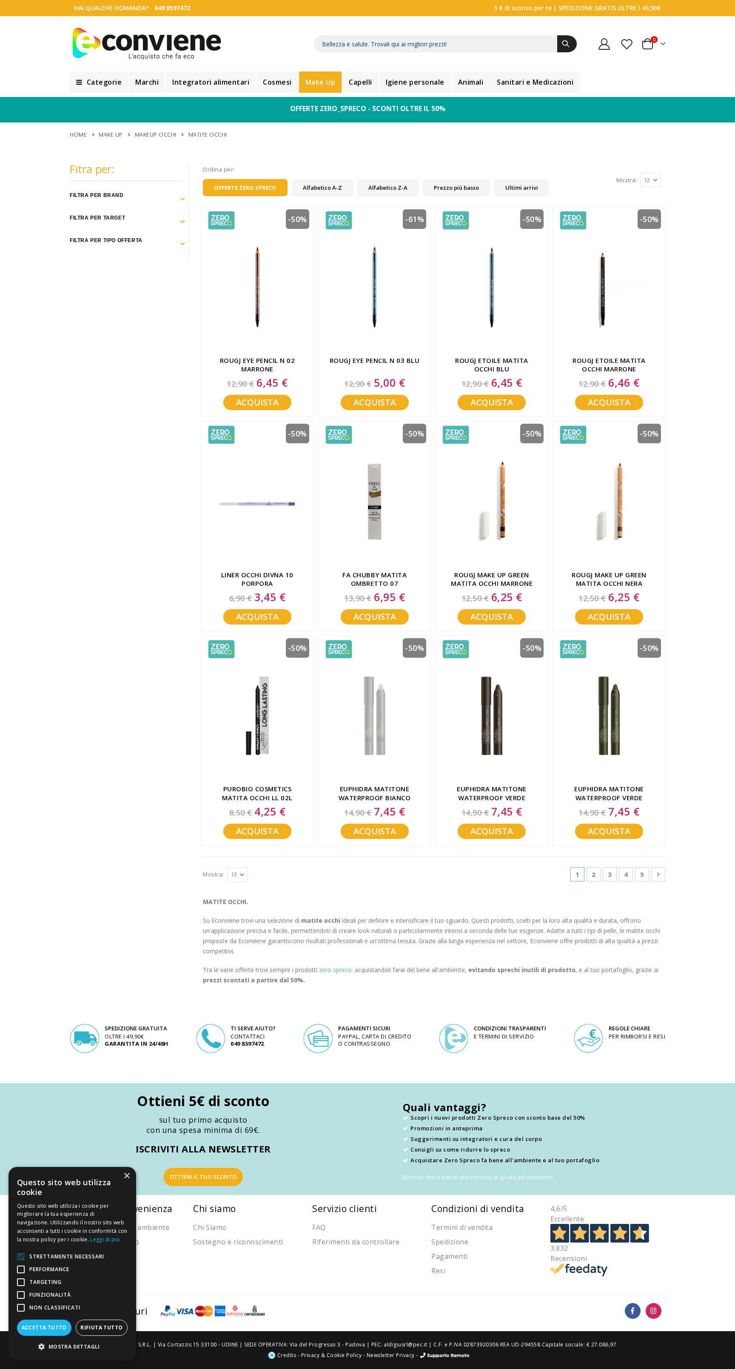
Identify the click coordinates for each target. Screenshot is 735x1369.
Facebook (633, 1311)
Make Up (111, 134)
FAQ (319, 1227)
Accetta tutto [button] (44, 1327)
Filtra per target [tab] (97, 218)
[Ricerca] (567, 43)
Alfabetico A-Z (322, 187)
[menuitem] (99, 82)
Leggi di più (105, 1239)
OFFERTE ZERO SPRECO (245, 187)
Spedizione (449, 1241)
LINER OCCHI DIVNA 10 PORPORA (257, 579)
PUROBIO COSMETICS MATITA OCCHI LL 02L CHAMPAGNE (257, 793)
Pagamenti (449, 1256)
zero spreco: (336, 970)
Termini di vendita (462, 1227)
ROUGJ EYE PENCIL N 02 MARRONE (257, 364)
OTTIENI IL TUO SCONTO (203, 1177)
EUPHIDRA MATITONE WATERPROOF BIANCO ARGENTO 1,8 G (375, 793)
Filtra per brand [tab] (97, 195)
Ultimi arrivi (521, 187)
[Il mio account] (604, 44)
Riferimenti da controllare (355, 1241)
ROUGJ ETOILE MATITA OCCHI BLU (491, 364)
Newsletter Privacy (391, 1355)
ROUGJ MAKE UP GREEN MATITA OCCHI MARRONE (492, 579)
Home (78, 134)
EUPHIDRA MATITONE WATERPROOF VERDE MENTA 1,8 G (609, 793)
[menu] (367, 82)
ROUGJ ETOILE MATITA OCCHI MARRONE (609, 364)
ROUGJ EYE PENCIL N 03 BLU (375, 360)
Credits (286, 1355)
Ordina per (218, 169)
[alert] (72, 1263)
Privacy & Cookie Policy (331, 1355)
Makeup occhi (156, 134)
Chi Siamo (210, 1227)
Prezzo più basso (456, 187)
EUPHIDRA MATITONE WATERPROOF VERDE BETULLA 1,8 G (492, 793)
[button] (72, 1346)
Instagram (653, 1311)
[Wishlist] (627, 44)
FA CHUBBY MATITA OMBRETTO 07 (374, 579)
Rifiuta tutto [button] (101, 1327)
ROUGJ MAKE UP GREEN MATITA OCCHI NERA (609, 579)
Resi (438, 1270)
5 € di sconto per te (523, 8)
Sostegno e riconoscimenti (238, 1241)
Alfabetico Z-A (387, 187)
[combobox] (446, 43)
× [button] (126, 1176)
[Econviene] (147, 44)
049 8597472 (172, 8)
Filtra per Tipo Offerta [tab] (106, 240)
